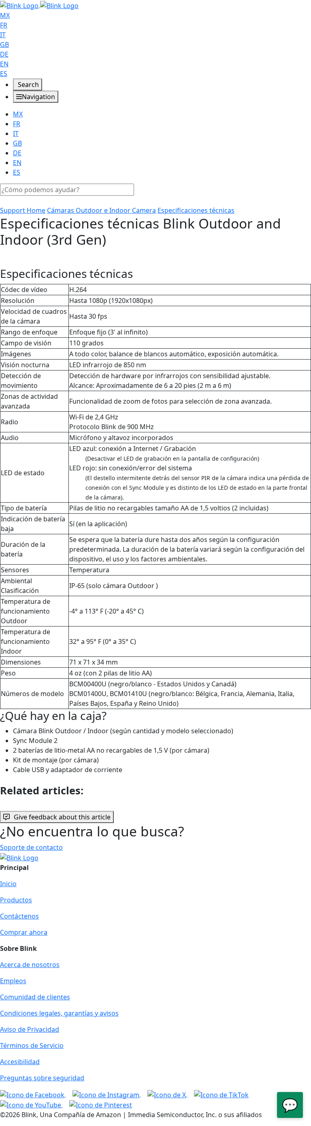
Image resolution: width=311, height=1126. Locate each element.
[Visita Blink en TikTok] (221, 1094)
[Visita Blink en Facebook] (33, 1094)
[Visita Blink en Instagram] (106, 1094)
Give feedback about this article (62, 817)
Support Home (22, 210)
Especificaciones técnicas (196, 210)
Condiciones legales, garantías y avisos (59, 1013)
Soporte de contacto (31, 847)
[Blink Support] (39, 4)
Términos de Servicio (32, 1045)
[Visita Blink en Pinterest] (100, 1104)
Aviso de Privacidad (29, 1029)
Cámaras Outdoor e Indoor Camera (101, 210)
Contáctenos (19, 916)
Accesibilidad (20, 1061)
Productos (16, 899)
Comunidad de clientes (35, 997)
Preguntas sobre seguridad (42, 1077)
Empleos (13, 980)
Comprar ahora (23, 932)
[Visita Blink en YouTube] (31, 1104)
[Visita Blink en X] (167, 1094)
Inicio (8, 883)
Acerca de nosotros (30, 964)
